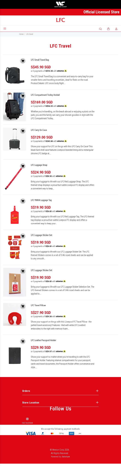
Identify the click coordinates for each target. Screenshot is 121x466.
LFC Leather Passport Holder (43, 340)
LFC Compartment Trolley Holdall (45, 95)
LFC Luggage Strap (39, 165)
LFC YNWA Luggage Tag (41, 200)
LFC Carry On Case (39, 130)
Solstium (66, 457)
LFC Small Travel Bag (40, 60)
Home (21, 34)
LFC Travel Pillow (38, 305)
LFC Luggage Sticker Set (41, 235)
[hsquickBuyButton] (23, 61)
